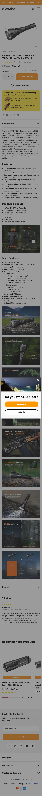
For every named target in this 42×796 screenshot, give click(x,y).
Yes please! (21, 404)
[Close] (38, 380)
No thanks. (21, 412)
